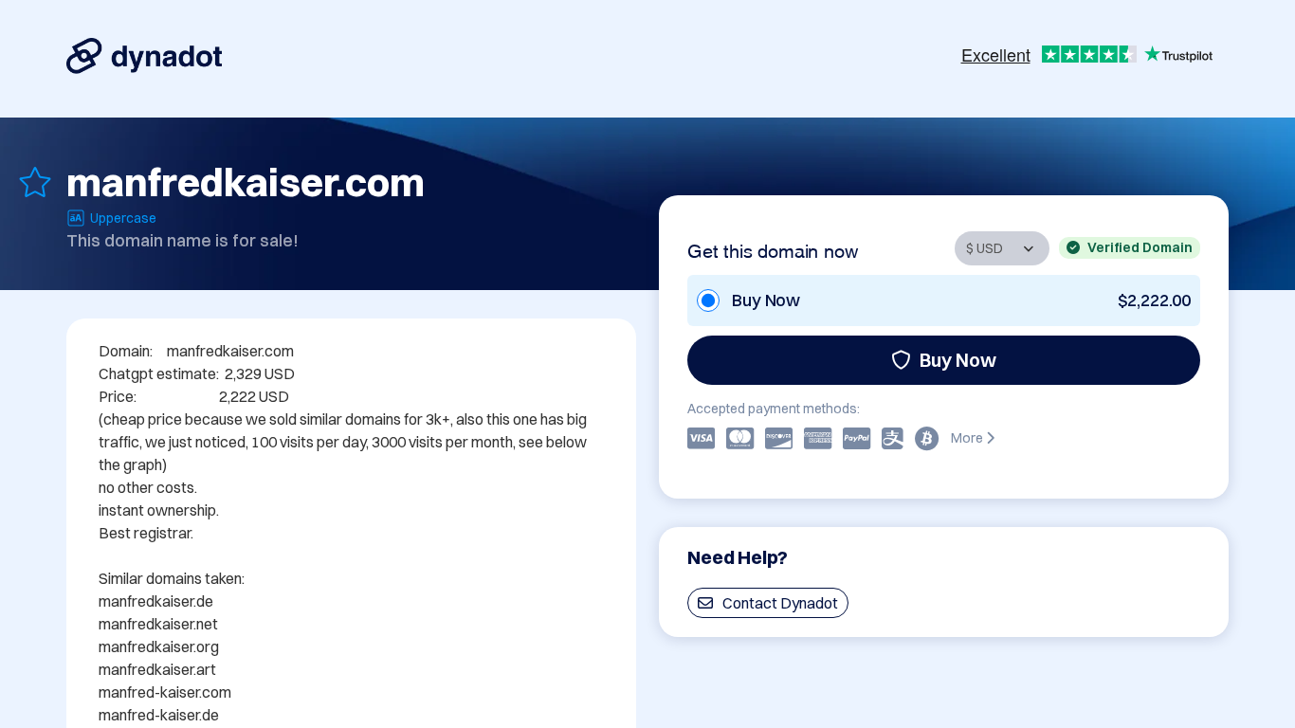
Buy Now (958, 360)
